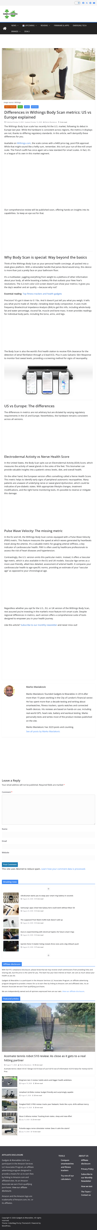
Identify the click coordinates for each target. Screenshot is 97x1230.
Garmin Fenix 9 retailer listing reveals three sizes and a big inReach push (50, 944)
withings (35, 107)
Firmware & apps (61, 25)
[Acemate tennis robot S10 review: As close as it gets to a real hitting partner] (48, 1027)
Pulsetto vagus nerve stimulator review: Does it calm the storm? (44, 1128)
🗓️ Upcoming (28, 25)
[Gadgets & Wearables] (5, 28)
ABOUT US (83, 1156)
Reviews (44, 25)
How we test (86, 1186)
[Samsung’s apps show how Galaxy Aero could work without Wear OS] (11, 910)
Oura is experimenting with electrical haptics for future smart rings (47, 932)
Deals (27, 31)
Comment (7, 792)
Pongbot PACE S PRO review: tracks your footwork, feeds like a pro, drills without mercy (54, 1104)
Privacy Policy (87, 1169)
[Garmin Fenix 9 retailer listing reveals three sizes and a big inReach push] (11, 946)
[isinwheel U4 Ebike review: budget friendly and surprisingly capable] (9, 1093)
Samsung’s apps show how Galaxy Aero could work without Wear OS (48, 908)
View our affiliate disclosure (73, 991)
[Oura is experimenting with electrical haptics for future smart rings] (11, 934)
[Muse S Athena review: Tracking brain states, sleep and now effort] (9, 1118)
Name (4, 829)
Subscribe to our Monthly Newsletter (86, 1177)
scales (27, 107)
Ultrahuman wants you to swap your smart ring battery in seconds (47, 896)
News (13, 25)
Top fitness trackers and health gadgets (42, 293)
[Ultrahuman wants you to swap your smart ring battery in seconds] (11, 898)
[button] (17, 25)
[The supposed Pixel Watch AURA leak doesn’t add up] (11, 922)
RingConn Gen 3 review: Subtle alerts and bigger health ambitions (45, 1080)
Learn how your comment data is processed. (63, 868)
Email (4, 841)
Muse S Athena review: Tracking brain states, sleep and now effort (45, 1116)
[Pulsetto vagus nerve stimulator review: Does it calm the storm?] (9, 1130)
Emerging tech (79, 25)
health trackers (10, 107)
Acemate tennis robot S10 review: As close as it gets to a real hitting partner (45, 1058)
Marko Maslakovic (51, 122)
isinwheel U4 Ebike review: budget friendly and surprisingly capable (46, 1092)
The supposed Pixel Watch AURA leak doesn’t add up (42, 920)
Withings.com (24, 143)
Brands (14, 31)
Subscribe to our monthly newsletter (39, 625)
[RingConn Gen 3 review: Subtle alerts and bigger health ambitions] (9, 1081)
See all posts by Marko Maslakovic (43, 731)
